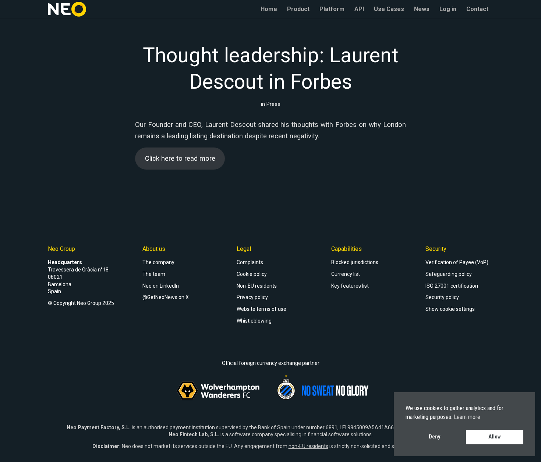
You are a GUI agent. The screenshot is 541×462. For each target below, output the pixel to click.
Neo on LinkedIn (160, 286)
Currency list (345, 274)
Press (273, 104)
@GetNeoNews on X (165, 297)
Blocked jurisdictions (354, 262)
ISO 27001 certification (451, 286)
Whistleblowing (254, 321)
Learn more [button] (467, 416)
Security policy (442, 297)
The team (153, 274)
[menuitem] (269, 9)
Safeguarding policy (448, 274)
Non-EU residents (257, 286)
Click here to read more (180, 158)
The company (158, 262)
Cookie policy (252, 274)
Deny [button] (434, 437)
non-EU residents (308, 446)
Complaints (250, 262)
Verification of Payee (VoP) (456, 262)
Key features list (350, 286)
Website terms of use (261, 309)
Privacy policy (252, 297)
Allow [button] (494, 437)
